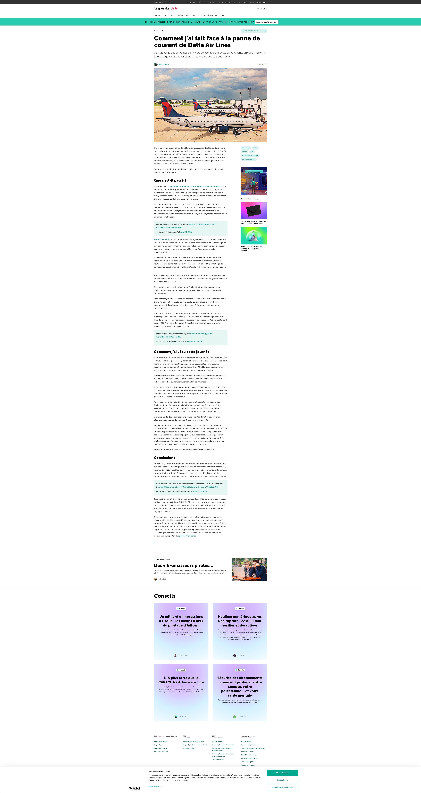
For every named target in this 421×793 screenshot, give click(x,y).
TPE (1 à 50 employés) (208, 2)
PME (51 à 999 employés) (228, 2)
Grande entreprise (248, 736)
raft (168, 239)
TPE (184, 736)
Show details (154, 786)
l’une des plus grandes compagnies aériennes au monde (194, 186)
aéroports (160, 31)
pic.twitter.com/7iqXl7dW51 (168, 337)
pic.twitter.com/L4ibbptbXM (169, 227)
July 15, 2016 (186, 232)
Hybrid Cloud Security (248, 755)
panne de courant (248, 159)
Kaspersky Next (217, 741)
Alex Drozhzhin (164, 64)
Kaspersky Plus (159, 745)
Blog (223, 15)
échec (244, 152)
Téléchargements (182, 15)
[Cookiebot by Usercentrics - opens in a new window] (134, 788)
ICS (252, 152)
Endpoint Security (247, 751)
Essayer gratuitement (266, 22)
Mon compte (260, 8)
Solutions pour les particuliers (165, 736)
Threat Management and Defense (253, 748)
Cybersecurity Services (249, 745)
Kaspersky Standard (160, 741)
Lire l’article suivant (163, 559)
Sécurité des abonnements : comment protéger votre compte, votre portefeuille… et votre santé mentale (239, 686)
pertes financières (187, 536)
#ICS (214, 224)
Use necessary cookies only (282, 787)
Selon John (159, 239)
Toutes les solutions (161, 751)
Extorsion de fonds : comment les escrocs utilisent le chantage (253, 222)
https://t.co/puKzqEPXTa (200, 224)
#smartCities (163, 487)
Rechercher (265, 31)
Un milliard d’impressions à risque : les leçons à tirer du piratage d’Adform (181, 620)
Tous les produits (189, 748)
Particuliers (193, 2)
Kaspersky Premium (160, 748)
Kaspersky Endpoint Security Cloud (195, 745)
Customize (281, 780)
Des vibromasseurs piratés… (183, 565)
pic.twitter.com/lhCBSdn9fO (205, 487)
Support (194, 15)
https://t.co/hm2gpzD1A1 (201, 333)
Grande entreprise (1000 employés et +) (253, 2)
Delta (255, 148)
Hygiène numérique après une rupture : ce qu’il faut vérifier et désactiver (240, 620)
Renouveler (169, 15)
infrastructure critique (250, 155)
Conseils (182, 609)
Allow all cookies (282, 773)
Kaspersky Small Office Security (193, 741)
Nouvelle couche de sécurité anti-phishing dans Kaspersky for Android (253, 248)
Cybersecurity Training (249, 758)
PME (213, 736)
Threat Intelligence (247, 762)
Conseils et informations (209, 15)
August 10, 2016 (194, 341)
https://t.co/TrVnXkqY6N (181, 487)
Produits (157, 15)
